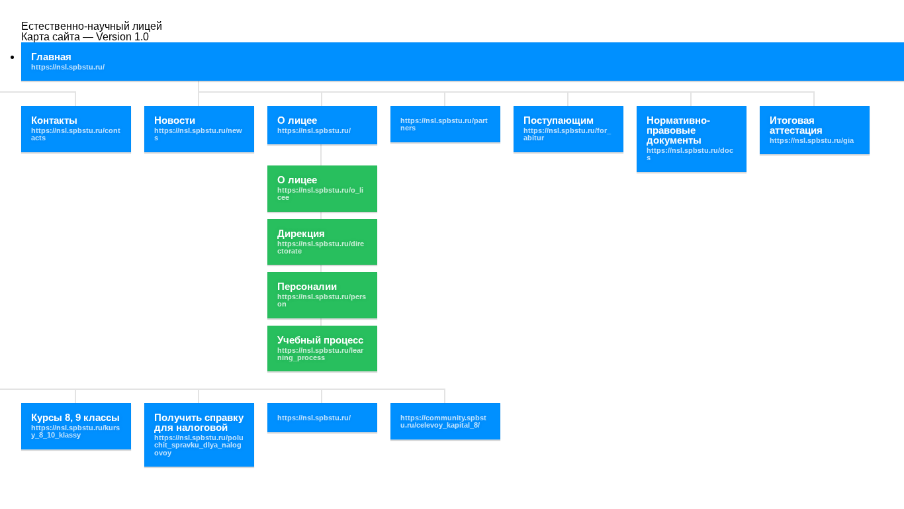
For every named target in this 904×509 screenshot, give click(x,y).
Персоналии (307, 286)
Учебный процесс (320, 340)
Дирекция (301, 233)
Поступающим (558, 120)
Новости (174, 120)
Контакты (54, 120)
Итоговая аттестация (796, 125)
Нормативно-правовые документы (678, 130)
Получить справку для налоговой (199, 422)
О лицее (297, 120)
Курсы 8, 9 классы (75, 417)
